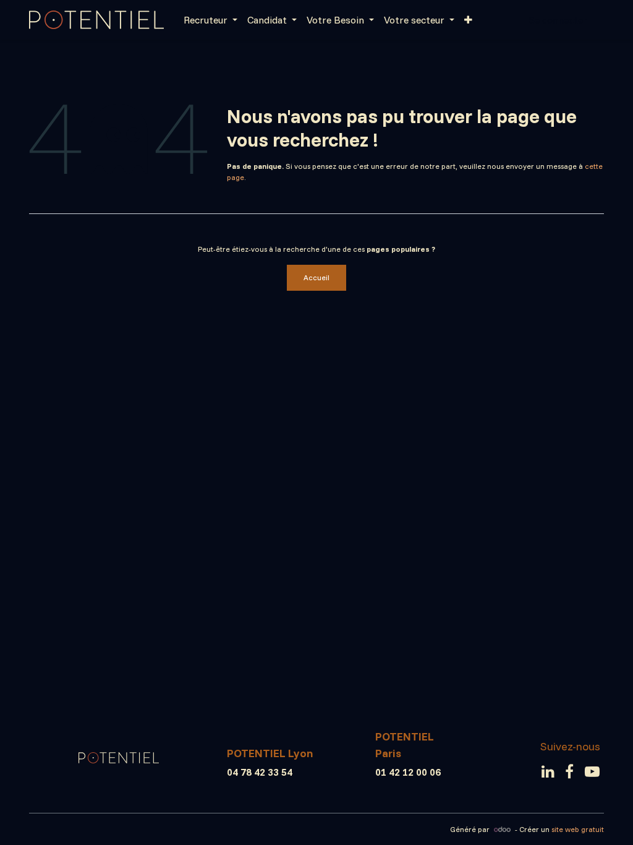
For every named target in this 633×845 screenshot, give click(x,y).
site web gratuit (577, 829)
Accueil (316, 277)
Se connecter (558, 20)
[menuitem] (210, 19)
